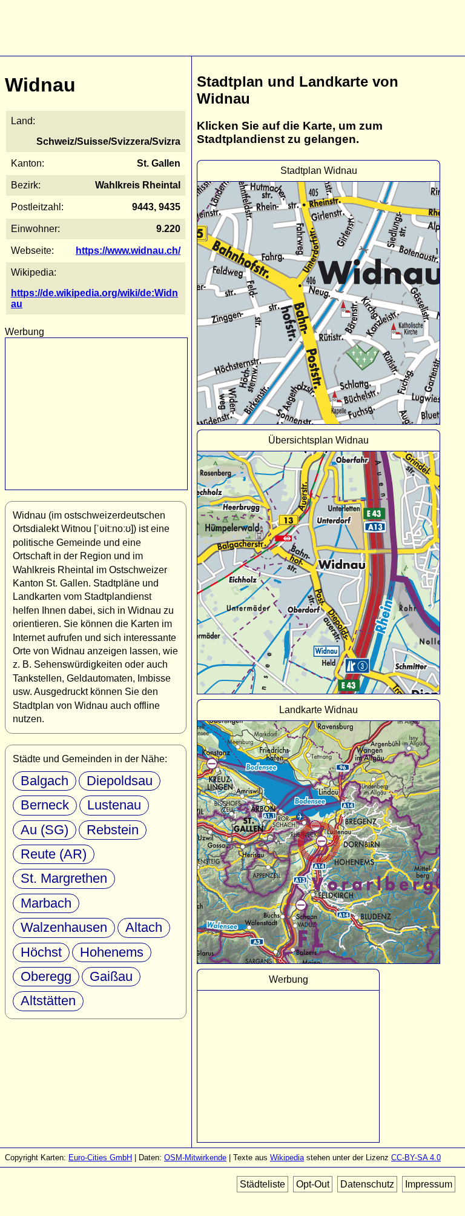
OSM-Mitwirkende (195, 1157)
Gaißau (111, 976)
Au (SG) (44, 829)
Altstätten (48, 1000)
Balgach (44, 780)
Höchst (41, 952)
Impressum (428, 1184)
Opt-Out (312, 1184)
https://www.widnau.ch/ (128, 250)
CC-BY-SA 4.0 (416, 1157)
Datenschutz (367, 1184)
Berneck (45, 804)
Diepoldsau (120, 780)
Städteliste (262, 1184)
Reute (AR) (54, 854)
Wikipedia (287, 1157)
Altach (143, 927)
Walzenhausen (64, 927)
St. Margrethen (64, 878)
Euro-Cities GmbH (100, 1157)
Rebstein (113, 829)
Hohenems (111, 952)
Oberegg (46, 976)
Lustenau (114, 804)
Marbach (46, 903)
